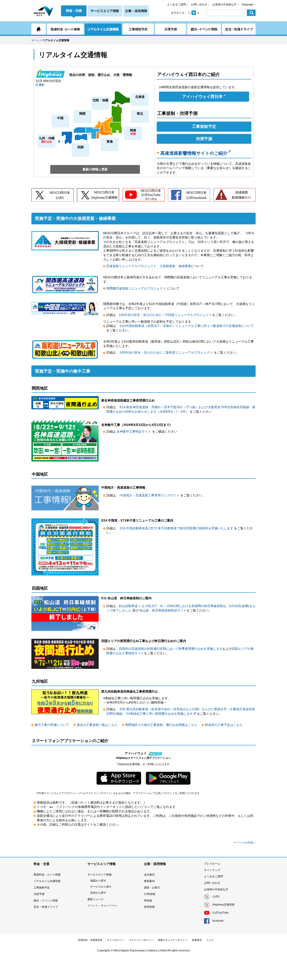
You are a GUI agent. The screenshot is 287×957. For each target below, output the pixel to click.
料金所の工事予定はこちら (224, 725)
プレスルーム (212, 863)
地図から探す (98, 880)
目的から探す (98, 892)
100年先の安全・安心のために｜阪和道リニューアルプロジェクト (166, 352)
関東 (133, 132)
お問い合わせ (199, 4)
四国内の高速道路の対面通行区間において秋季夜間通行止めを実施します (170, 648)
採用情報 (149, 906)
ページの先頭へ (246, 842)
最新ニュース (95, 899)
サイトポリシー (115, 940)
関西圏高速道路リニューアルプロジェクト (136, 288)
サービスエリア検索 (99, 874)
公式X (216, 896)
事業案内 (149, 881)
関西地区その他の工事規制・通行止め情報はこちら (161, 725)
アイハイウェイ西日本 (202, 96)
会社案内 (149, 874)
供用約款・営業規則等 (90, 940)
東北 (140, 113)
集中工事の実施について (52, 725)
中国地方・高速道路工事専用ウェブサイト (150, 495)
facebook (218, 920)
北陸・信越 (100, 100)
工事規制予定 (204, 126)
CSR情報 (149, 894)
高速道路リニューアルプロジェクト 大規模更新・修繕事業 (148, 266)
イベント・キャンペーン (102, 905)
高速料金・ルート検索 (47, 874)
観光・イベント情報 (46, 900)
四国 (80, 147)
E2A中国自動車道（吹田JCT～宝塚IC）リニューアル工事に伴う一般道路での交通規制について (187, 326)
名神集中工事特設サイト (134, 431)
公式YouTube (220, 912)
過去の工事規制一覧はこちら (97, 725)
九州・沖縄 (46, 139)
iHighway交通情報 (223, 904)
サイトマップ (212, 870)
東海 (110, 141)
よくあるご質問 (176, 4)
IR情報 (148, 900)
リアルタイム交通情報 (47, 881)
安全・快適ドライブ (46, 906)
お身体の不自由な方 (224, 4)
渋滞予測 (204, 139)
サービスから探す (101, 886)
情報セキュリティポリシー (172, 940)
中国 (60, 118)
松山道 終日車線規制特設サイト (163, 610)
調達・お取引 (152, 887)
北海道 (140, 97)
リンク (210, 940)
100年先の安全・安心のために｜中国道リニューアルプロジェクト (165, 315)
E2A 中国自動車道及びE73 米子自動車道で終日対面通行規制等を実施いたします (177, 528)
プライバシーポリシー (141, 940)
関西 (82, 113)
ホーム (35, 40)
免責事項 (197, 940)
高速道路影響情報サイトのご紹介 (194, 153)
